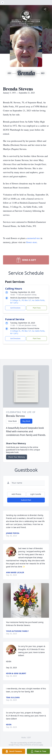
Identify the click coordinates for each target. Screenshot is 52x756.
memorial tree (33, 238)
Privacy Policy (19, 745)
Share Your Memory (16, 457)
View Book (12, 421)
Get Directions (15, 308)
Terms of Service (33, 745)
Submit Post (26, 500)
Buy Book (26, 421)
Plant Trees (37, 308)
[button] (26, 600)
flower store (31, 242)
